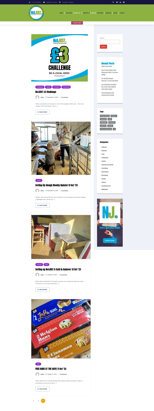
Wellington (104, 189)
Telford (103, 182)
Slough (39, 180)
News (93, 13)
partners (103, 126)
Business (104, 150)
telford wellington (106, 129)
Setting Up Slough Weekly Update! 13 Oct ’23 (56, 185)
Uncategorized (105, 186)
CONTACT (122, 13)
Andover (39, 264)
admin (42, 97)
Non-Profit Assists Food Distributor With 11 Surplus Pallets (109, 72)
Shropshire (104, 175)
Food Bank (56, 87)
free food (112, 122)
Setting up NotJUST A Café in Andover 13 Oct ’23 (58, 269)
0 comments (64, 97)
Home (61, 13)
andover (113, 116)
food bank (104, 122)
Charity (48, 87)
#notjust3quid (105, 116)
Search (102, 38)
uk (114, 129)
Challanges (40, 87)
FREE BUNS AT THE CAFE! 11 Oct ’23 (50, 369)
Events (115, 13)
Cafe (46, 264)
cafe (109, 119)
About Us (77, 13)
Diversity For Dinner (107, 164)
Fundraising (66, 87)
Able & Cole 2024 (106, 66)
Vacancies (108, 13)
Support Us (86, 13)
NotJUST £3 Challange (45, 92)
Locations (69, 13)
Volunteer (100, 13)
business (103, 119)
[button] (113, 2)
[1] (33, 401)
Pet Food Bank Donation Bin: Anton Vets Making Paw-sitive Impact (108, 87)
